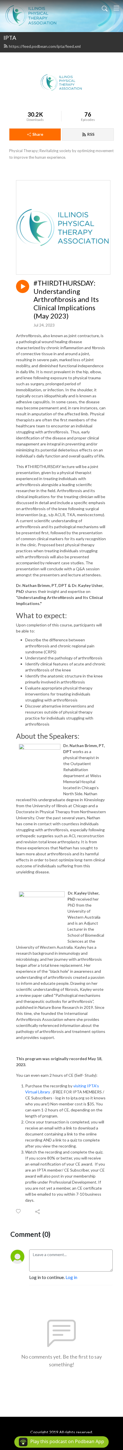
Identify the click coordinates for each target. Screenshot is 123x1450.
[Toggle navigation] (116, 8)
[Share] (38, 1211)
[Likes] (18, 1211)
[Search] (105, 8)
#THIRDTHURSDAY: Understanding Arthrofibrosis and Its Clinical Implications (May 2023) (66, 299)
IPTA (9, 37)
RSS (90, 134)
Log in (71, 1277)
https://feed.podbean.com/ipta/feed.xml (45, 46)
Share (37, 134)
